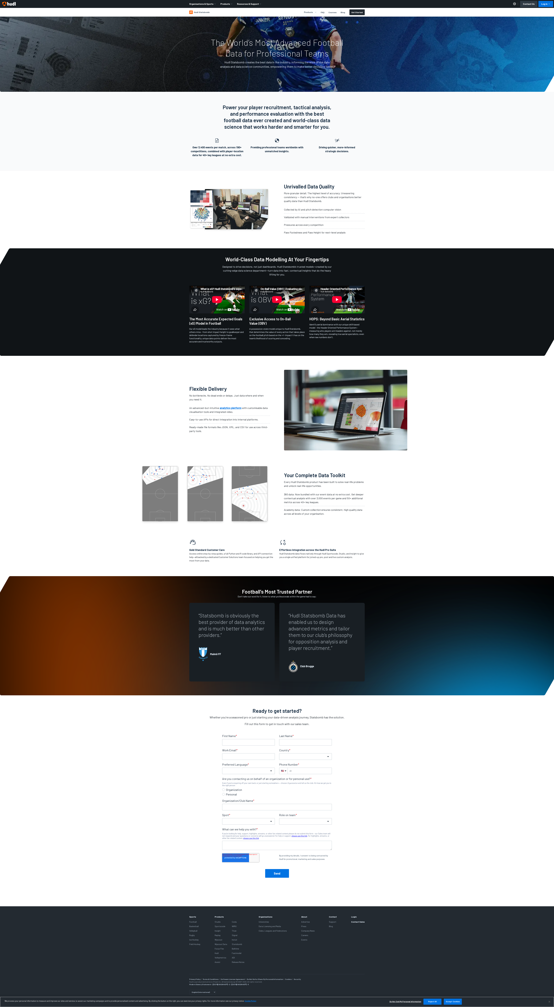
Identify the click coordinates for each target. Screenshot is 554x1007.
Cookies (288, 979)
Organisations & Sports (201, 4)
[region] (277, 1002)
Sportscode (220, 926)
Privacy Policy (195, 979)
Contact (333, 917)
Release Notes (238, 962)
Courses (333, 12)
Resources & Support (248, 4)
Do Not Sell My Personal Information (405, 1001)
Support (332, 922)
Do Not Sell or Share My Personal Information (265, 979)
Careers (304, 935)
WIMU (234, 926)
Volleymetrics (220, 957)
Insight (218, 931)
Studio (218, 922)
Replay (217, 935)
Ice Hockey (194, 939)
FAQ (322, 12)
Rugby (192, 935)
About (304, 917)
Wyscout (218, 939)
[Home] (9, 4)
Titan (234, 931)
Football (193, 922)
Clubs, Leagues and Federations (273, 931)
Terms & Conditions (211, 979)
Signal (234, 935)
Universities (264, 922)
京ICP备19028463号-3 (240, 984)
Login (354, 917)
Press (303, 926)
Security (297, 979)
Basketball (194, 926)
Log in (544, 4)
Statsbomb (237, 944)
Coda (234, 922)
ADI (233, 957)
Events (304, 939)
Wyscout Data (221, 944)
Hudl (217, 953)
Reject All (432, 1001)
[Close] (549, 1001)
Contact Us (529, 4)
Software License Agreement (233, 979)
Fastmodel (236, 953)
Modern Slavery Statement (200, 984)
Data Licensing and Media (270, 926)
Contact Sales (358, 922)
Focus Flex (219, 948)
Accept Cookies (453, 1001)
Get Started (357, 12)
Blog (343, 12)
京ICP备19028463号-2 (221, 984)
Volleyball (193, 931)
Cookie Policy (250, 1001)
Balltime (235, 948)
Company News (308, 931)
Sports (192, 917)
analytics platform (230, 407)
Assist (217, 962)
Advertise (305, 922)
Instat (234, 939)
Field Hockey (194, 944)
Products (225, 4)
